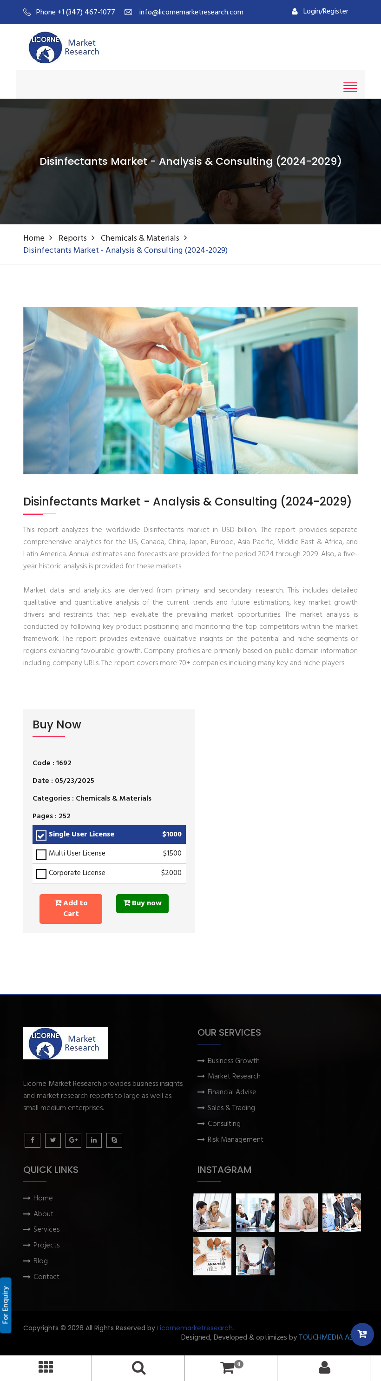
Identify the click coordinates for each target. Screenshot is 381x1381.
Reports (73, 238)
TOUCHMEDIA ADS (328, 1338)
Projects (46, 1245)
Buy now (146, 903)
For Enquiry (6, 1305)
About (43, 1214)
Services (46, 1230)
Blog (40, 1261)
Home (34, 238)
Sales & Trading (231, 1108)
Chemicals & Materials (140, 238)
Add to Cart (74, 908)
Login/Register (325, 12)
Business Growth (234, 1061)
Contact (46, 1277)
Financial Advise (232, 1092)
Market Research (234, 1076)
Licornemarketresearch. (195, 1328)
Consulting (224, 1124)
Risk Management (235, 1140)
